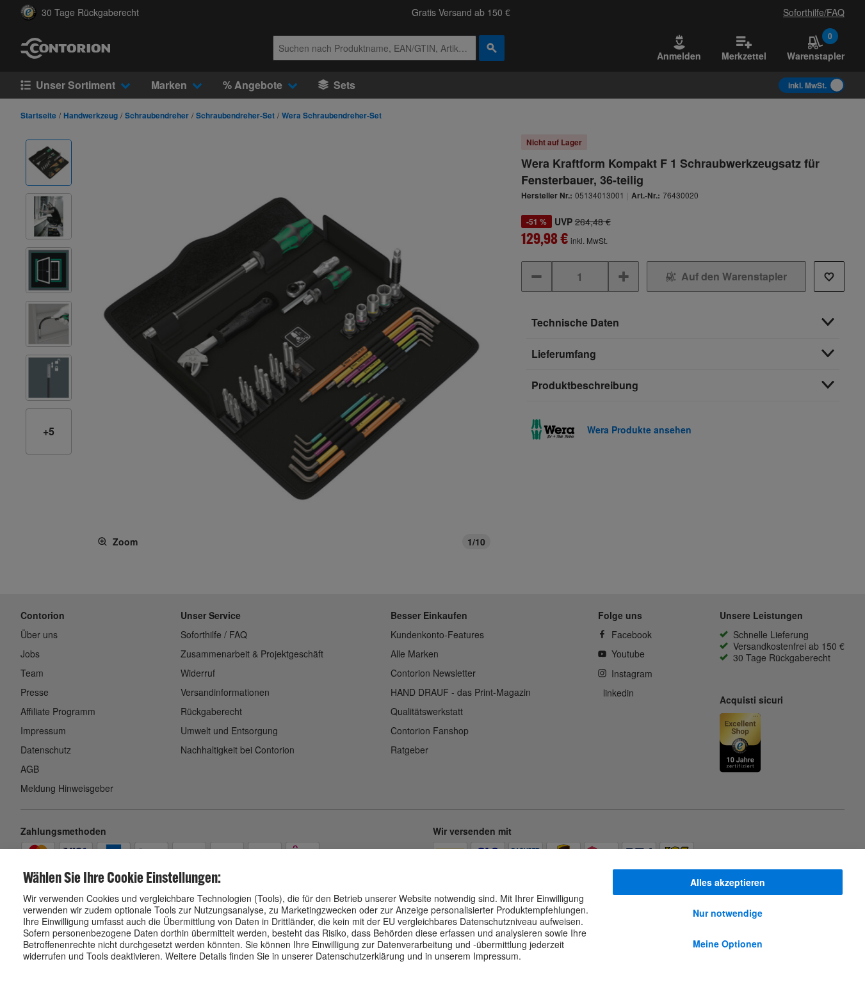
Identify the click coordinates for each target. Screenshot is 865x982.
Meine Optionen (728, 943)
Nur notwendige (728, 912)
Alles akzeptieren (727, 882)
